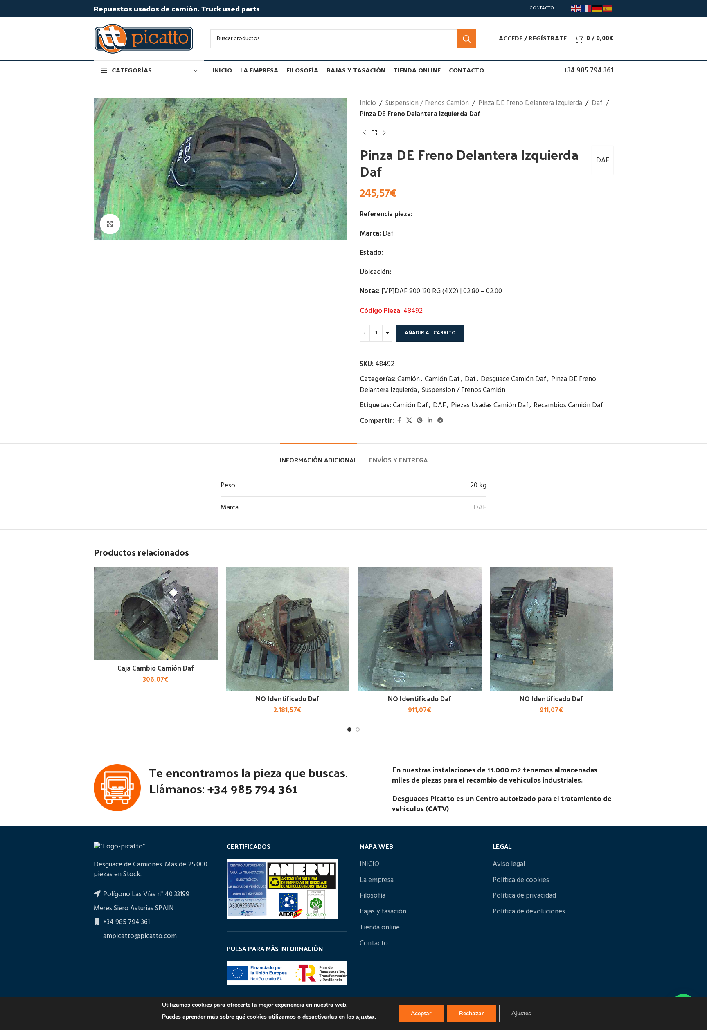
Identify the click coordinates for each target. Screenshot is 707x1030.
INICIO (369, 864)
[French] (586, 8)
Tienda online (380, 928)
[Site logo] (144, 38)
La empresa (377, 880)
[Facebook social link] (399, 421)
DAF (602, 160)
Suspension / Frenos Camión (427, 103)
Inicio (368, 103)
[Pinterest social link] (419, 421)
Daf (597, 103)
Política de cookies (521, 880)
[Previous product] (364, 133)
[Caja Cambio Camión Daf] (156, 613)
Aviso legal (509, 864)
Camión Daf (442, 379)
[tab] (318, 455)
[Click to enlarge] (110, 224)
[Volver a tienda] (374, 133)
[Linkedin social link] (430, 421)
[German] (597, 8)
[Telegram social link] (440, 421)
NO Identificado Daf (287, 698)
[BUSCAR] (466, 38)
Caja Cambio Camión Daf (155, 668)
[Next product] (384, 133)
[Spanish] (608, 8)
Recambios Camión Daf (568, 405)
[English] (576, 8)
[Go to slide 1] (349, 729)
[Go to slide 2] (358, 729)
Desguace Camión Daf (513, 379)
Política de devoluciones (529, 912)
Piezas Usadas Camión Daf (490, 405)
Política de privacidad (524, 896)
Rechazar (471, 1013)
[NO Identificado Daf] (288, 629)
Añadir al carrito (430, 333)
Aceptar (421, 1013)
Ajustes (521, 1013)
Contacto (374, 944)
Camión (408, 379)
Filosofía (372, 896)
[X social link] (409, 421)
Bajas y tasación (383, 912)
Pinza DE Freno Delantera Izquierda (530, 103)
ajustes (365, 1017)
